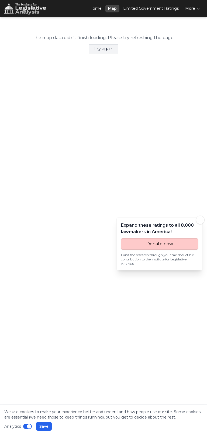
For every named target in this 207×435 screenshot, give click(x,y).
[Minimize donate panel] (200, 220)
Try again (103, 48)
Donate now (159, 243)
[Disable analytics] (27, 426)
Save (44, 426)
